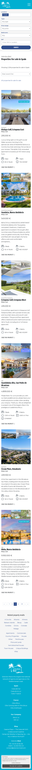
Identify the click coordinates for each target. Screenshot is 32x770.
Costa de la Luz (16, 691)
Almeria (24, 619)
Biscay (19, 622)
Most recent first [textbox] (7, 74)
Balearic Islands (9, 622)
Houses (24, 636)
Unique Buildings (22, 648)
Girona (16, 625)
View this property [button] (8, 167)
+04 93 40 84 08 (17, 744)
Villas (16, 651)
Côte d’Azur (16, 703)
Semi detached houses (16, 645)
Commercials (21, 633)
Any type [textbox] (5, 21)
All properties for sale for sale (11, 80)
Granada (24, 625)
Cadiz (26, 622)
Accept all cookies (16, 766)
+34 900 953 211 (18, 746)
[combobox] (16, 15)
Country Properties (12, 636)
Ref (2, 39)
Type (2, 18)
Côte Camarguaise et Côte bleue (16, 705)
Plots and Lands (16, 642)
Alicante (16, 619)
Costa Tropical (16, 693)
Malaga (16, 629)
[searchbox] (9, 15)
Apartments (10, 633)
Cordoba (8, 625)
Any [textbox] (3, 35)
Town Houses (8, 648)
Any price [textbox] (5, 28)
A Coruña (8, 619)
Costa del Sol (16, 689)
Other (10, 639)
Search (16, 47)
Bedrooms (4, 32)
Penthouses (19, 639)
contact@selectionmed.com (16, 748)
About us (16, 717)
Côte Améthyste (16, 708)
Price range (4, 25)
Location (4, 12)
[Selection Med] (6, 5)
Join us (16, 720)
